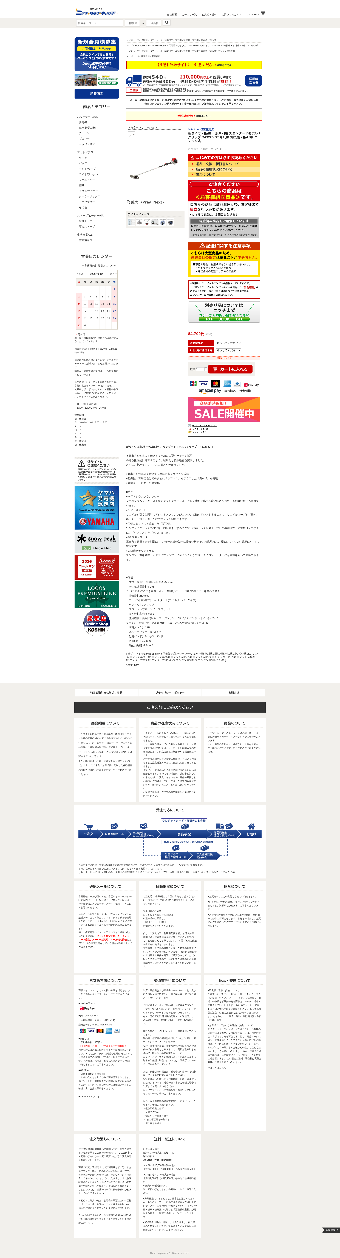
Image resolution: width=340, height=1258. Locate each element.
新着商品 (96, 93)
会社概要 (172, 14)
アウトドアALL (86, 152)
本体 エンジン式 (249, 45)
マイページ (252, 14)
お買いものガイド (231, 14)
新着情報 (145, 56)
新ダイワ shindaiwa (211, 45)
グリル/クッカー (88, 190)
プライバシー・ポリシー (170, 692)
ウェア (83, 157)
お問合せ (233, 692)
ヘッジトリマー (88, 144)
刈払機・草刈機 (231, 45)
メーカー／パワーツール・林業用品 (158, 45)
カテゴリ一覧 (189, 14)
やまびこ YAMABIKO (188, 45)
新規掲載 (156, 56)
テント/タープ (87, 168)
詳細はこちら (225, 64)
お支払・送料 (209, 14)
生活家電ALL (84, 234)
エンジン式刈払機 (226, 51)
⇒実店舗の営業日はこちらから (100, 265)
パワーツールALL (87, 116)
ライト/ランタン (88, 174)
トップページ (132, 40)
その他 (83, 207)
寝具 (81, 185)
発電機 (83, 122)
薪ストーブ (85, 220)
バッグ (83, 163)
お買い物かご (263, 13)
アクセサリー (87, 201)
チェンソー (85, 133)
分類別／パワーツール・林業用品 (157, 40)
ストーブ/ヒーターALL (90, 215)
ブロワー (84, 138)
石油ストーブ (87, 226)
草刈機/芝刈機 (87, 127)
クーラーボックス (89, 196)
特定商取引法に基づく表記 (106, 692)
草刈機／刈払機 (208, 40)
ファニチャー (87, 179)
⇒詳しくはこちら (217, 1067)
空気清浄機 (85, 240)
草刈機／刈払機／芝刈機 (187, 40)
